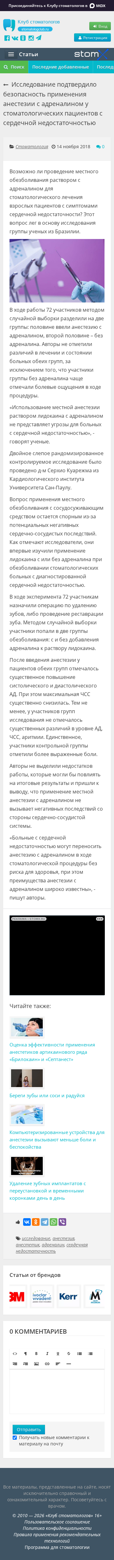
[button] (15, 1354)
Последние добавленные (60, 67)
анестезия (63, 1238)
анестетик (28, 1245)
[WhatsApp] (53, 1222)
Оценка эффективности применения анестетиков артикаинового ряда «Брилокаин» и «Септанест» (52, 1051)
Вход (102, 26)
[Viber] (62, 1222)
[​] (57, 1391)
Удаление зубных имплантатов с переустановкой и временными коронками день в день (48, 1190)
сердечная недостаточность (52, 1248)
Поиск (17, 67)
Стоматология (32, 146)
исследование (36, 1238)
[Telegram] (44, 1222)
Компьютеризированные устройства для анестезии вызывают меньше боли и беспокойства (57, 1139)
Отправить (29, 1429)
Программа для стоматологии (57, 1547)
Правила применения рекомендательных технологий (57, 1537)
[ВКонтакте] (27, 1222)
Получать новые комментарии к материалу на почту (54, 1440)
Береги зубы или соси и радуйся (47, 1095)
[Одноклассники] (36, 1222)
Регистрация (94, 37)
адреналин (53, 1245)
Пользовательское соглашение (57, 1522)
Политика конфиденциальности (57, 1528)
